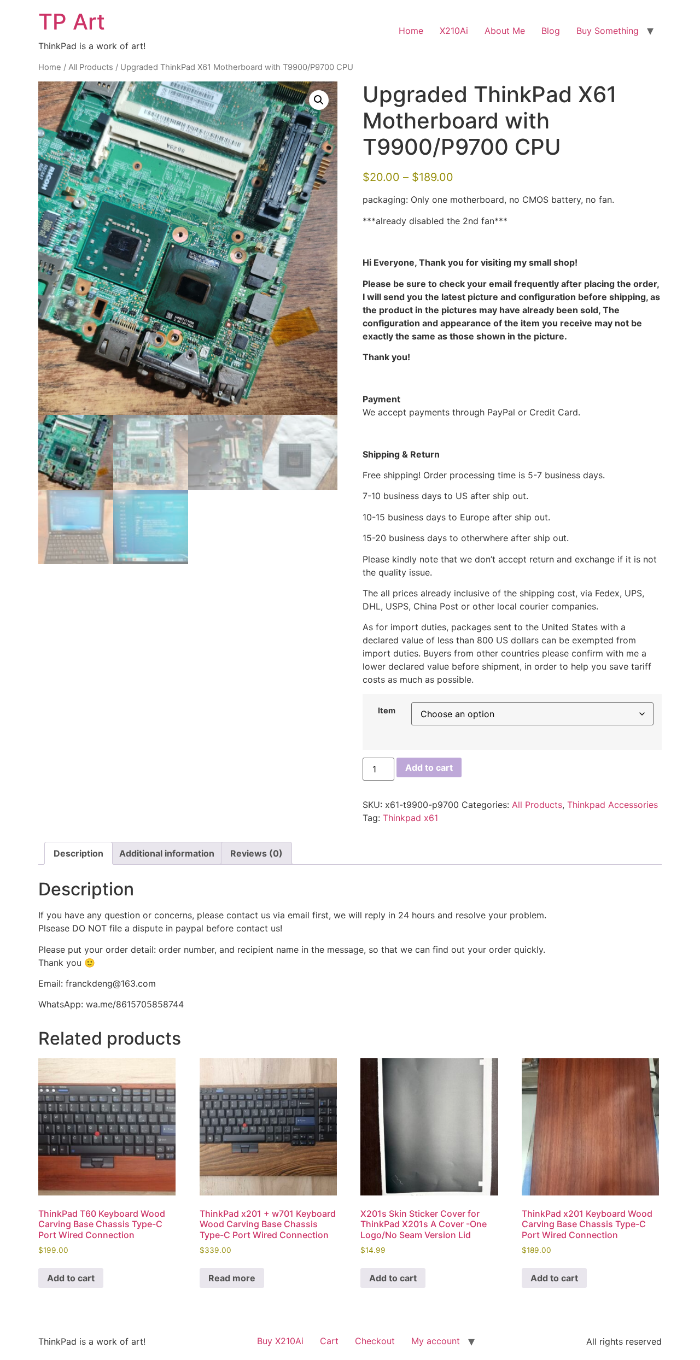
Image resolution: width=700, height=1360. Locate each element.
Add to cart (429, 767)
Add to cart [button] (71, 1278)
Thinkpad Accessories (612, 804)
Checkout (375, 1340)
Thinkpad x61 (410, 817)
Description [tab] (78, 853)
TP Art (71, 21)
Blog (550, 30)
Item (386, 710)
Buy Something (607, 30)
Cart (329, 1340)
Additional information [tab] (166, 853)
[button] (319, 100)
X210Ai (454, 30)
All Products (90, 67)
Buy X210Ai (280, 1340)
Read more (231, 1278)
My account (435, 1340)
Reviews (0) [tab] (256, 853)
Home (411, 30)
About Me (505, 30)
